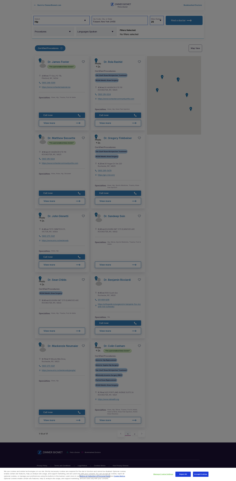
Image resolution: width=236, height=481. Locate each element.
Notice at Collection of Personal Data (95, 476)
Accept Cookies (200, 474)
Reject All (183, 474)
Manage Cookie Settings (163, 474)
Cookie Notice (119, 476)
